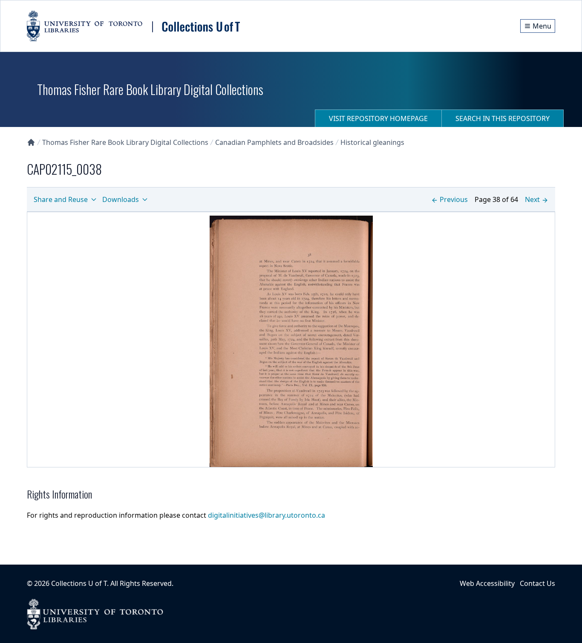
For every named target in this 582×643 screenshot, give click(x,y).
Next (532, 199)
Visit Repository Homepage (378, 118)
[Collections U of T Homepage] (31, 142)
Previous (454, 199)
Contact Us (537, 583)
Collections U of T (79, 583)
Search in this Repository (502, 118)
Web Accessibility (487, 583)
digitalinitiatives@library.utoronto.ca (266, 515)
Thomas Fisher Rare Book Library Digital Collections (125, 142)
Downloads (120, 199)
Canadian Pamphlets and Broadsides (274, 142)
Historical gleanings (372, 142)
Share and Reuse (61, 199)
